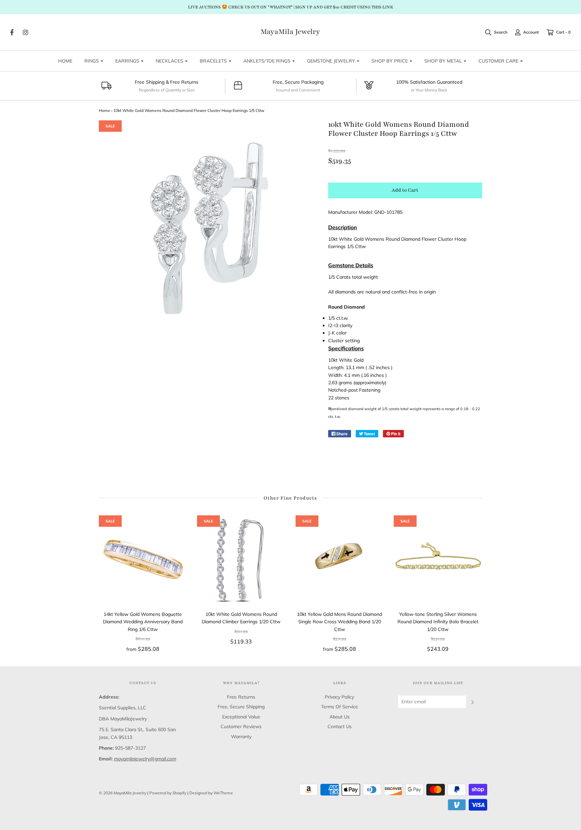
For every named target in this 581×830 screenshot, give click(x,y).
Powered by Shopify (167, 792)
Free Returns (241, 697)
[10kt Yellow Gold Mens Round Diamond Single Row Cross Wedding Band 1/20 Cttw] (340, 559)
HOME (65, 61)
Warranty (241, 737)
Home (104, 110)
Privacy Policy (339, 697)
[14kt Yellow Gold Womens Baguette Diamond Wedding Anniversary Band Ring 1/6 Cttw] (143, 559)
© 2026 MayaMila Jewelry (122, 792)
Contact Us (339, 726)
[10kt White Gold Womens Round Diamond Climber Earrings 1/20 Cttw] (241, 559)
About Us (340, 717)
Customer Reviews (241, 726)
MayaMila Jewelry (290, 32)
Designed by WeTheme (211, 792)
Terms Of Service (339, 707)
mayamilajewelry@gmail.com (145, 759)
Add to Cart (405, 190)
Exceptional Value (241, 717)
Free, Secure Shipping (241, 707)
